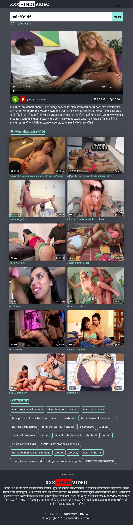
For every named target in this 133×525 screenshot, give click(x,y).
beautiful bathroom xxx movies (60, 444)
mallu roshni (66, 474)
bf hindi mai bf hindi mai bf (97, 418)
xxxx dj (59, 452)
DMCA (84, 514)
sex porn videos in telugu (27, 409)
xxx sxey (73, 452)
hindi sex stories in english (58, 426)
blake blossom (107, 500)
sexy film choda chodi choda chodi (75, 435)
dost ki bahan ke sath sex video (31, 452)
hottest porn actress (24, 426)
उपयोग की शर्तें (70, 514)
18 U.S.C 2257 (53, 514)
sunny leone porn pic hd (27, 461)
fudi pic (103, 426)
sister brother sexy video (63, 409)
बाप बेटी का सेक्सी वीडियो (24, 444)
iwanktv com (68, 418)
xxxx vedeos (86, 426)
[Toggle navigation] (118, 4)
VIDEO (30, 4)
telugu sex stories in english (64, 461)
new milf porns (92, 452)
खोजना (117, 16)
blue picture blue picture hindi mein (34, 418)
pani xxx (45, 435)
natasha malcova (93, 409)
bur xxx (106, 435)
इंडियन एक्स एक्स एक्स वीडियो (100, 461)
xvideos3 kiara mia (23, 435)
